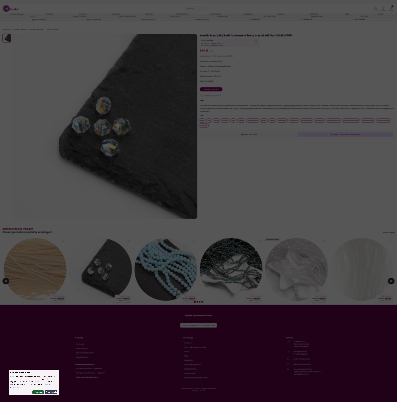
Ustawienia (52, 392)
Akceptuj (39, 392)
